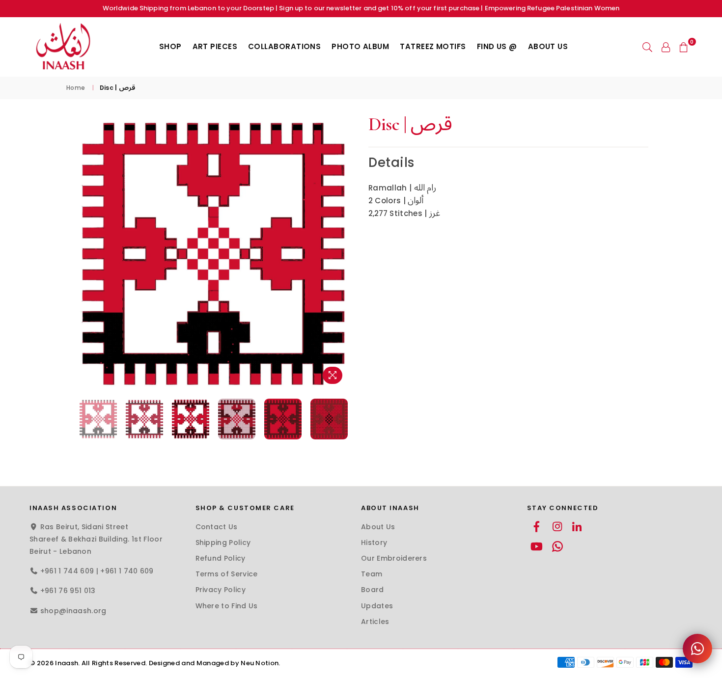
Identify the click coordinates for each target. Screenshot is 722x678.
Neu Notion (259, 663)
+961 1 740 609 (126, 571)
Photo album (360, 46)
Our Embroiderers (394, 558)
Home (75, 88)
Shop (170, 46)
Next (345, 253)
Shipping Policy (223, 542)
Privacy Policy (220, 590)
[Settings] (666, 46)
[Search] (647, 46)
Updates (377, 606)
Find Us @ (497, 46)
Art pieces (215, 46)
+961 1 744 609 (67, 571)
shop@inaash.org (73, 611)
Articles (375, 621)
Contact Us (216, 527)
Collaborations (284, 46)
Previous (82, 253)
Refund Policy (220, 558)
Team (371, 574)
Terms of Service (226, 574)
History (374, 542)
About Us (548, 46)
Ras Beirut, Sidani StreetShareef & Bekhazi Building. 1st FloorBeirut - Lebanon (96, 539)
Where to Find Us (226, 606)
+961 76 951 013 (68, 591)
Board (372, 590)
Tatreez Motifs (433, 46)
